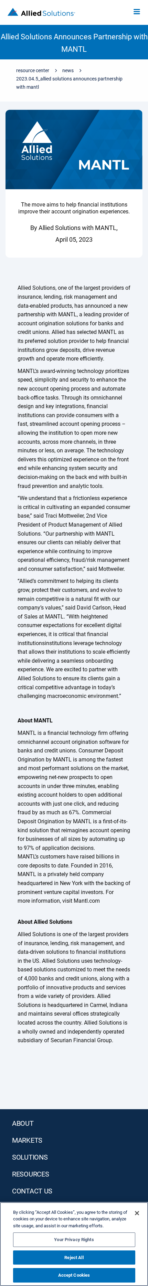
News (68, 70)
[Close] (137, 1213)
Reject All (73, 1257)
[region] (74, 1244)
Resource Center (32, 70)
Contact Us (32, 1191)
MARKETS (27, 1140)
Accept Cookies (74, 1275)
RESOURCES (30, 1174)
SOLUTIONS (29, 1157)
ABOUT (23, 1123)
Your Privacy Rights (74, 1239)
